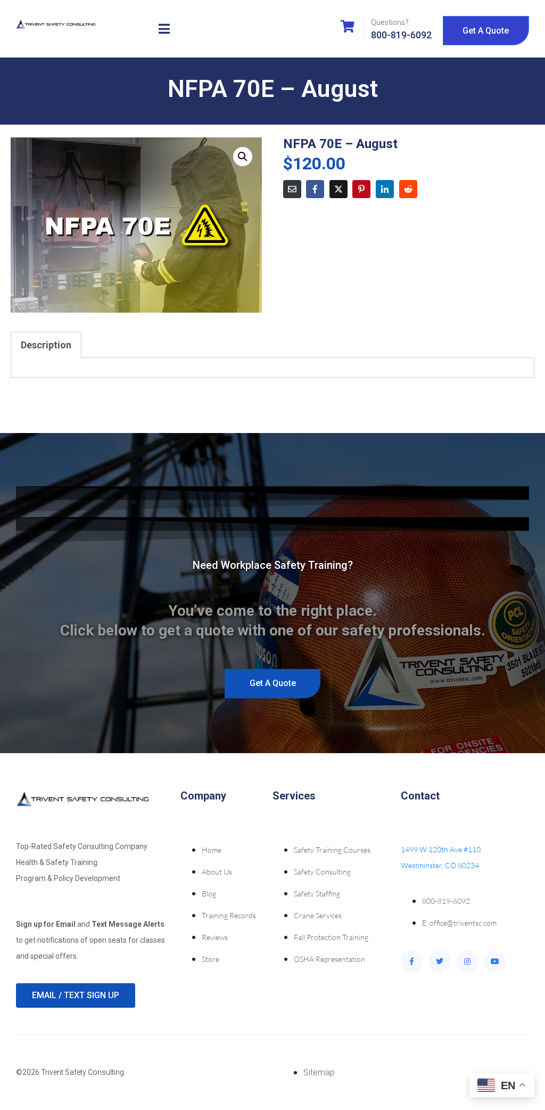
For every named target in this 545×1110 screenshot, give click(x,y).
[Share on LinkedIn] (385, 189)
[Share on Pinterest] (361, 189)
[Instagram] (467, 961)
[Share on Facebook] (315, 189)
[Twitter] (439, 961)
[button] (242, 156)
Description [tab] (46, 344)
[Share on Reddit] (408, 189)
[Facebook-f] (412, 961)
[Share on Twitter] (338, 189)
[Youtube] (495, 961)
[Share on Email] (292, 189)
